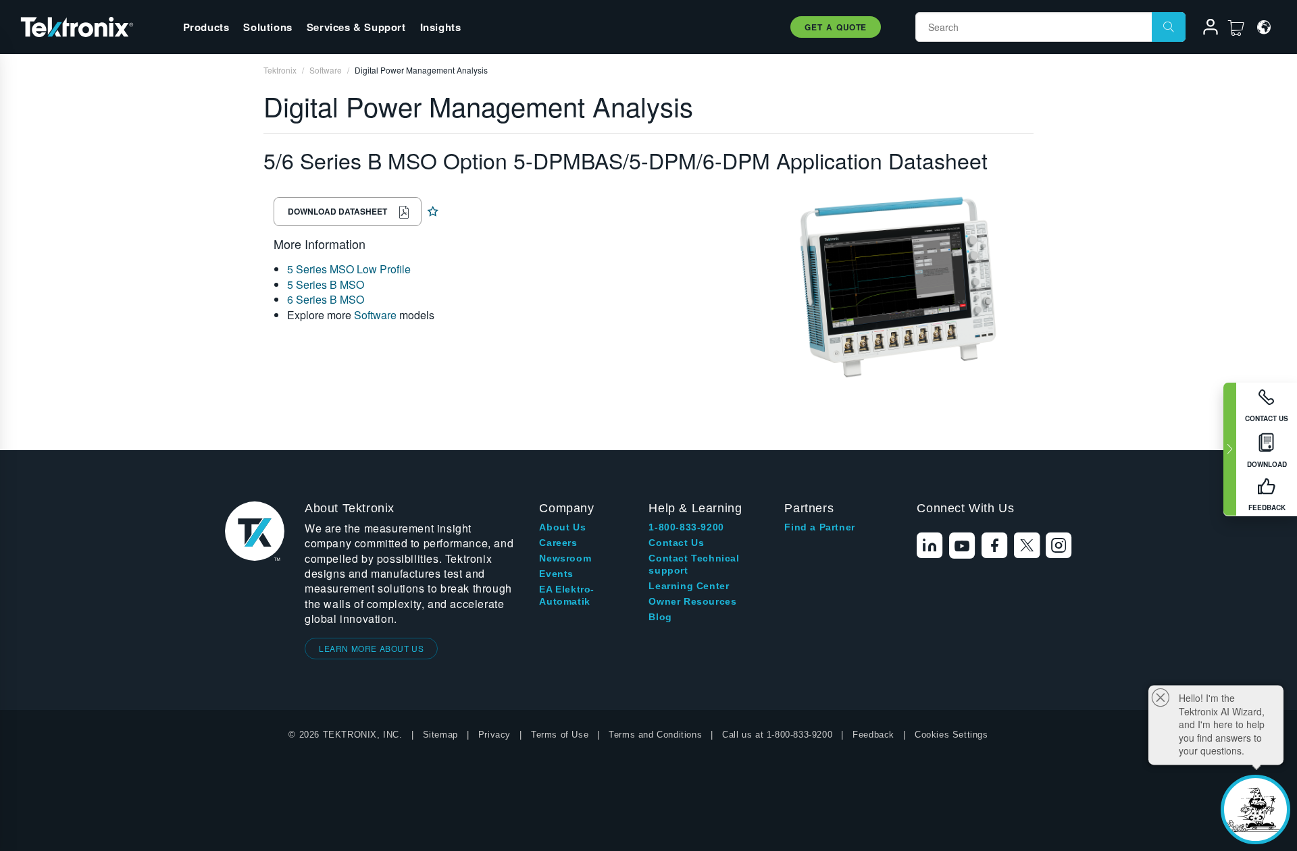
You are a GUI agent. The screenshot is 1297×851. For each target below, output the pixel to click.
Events (556, 573)
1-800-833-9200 (685, 527)
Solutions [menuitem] (267, 27)
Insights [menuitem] (440, 27)
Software (375, 315)
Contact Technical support (693, 564)
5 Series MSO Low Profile (349, 269)
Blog (659, 616)
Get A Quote (836, 27)
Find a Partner (819, 527)
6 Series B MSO (325, 299)
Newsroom (565, 558)
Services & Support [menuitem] (356, 27)
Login (1204, 29)
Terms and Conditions (655, 735)
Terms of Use (559, 735)
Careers (558, 542)
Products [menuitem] (206, 27)
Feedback (873, 735)
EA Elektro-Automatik (566, 595)
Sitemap (440, 735)
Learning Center (688, 585)
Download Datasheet (337, 211)
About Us (562, 527)
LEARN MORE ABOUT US (371, 648)
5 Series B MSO (325, 284)
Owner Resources (692, 601)
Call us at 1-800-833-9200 (777, 735)
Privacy (494, 735)
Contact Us (676, 542)
